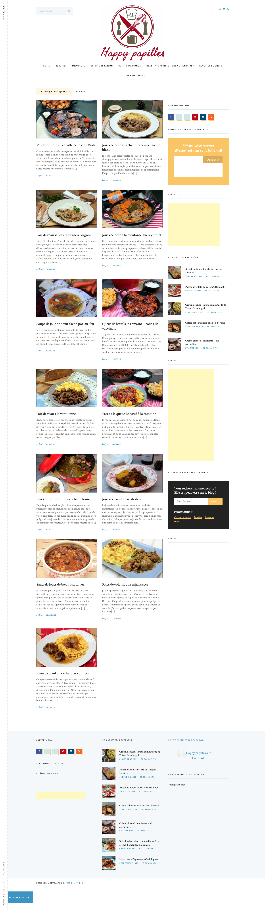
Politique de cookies (4, 894)
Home (46, 66)
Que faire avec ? (135, 75)
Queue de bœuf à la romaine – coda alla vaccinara (130, 326)
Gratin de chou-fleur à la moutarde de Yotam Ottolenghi (205, 306)
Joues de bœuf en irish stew (121, 499)
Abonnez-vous (18, 897)
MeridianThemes (75, 883)
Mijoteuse (78, 66)
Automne (209, 517)
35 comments (213, 276)
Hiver (177, 522)
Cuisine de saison (102, 66)
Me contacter (4, 870)
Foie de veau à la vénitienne (56, 414)
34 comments (214, 326)
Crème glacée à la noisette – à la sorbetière (202, 342)
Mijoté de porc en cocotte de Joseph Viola (66, 145)
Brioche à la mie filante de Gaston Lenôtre (203, 270)
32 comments (210, 348)
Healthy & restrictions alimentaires (170, 66)
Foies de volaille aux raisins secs (125, 584)
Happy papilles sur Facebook (186, 740)
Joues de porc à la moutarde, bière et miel (131, 235)
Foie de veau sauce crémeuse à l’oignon (64, 235)
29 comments (146, 848)
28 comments (149, 863)
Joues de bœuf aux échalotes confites (62, 673)
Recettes (61, 66)
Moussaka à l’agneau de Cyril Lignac (138, 859)
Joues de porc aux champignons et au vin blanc (131, 147)
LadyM (39, 175)
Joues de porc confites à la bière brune (63, 499)
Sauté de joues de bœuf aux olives (60, 584)
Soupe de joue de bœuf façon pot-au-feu (65, 324)
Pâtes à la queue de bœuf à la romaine (129, 414)
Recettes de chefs (210, 66)
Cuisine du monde (129, 66)
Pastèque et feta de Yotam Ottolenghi (205, 287)
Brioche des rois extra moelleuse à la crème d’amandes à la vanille (139, 843)
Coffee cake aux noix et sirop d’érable (205, 323)
